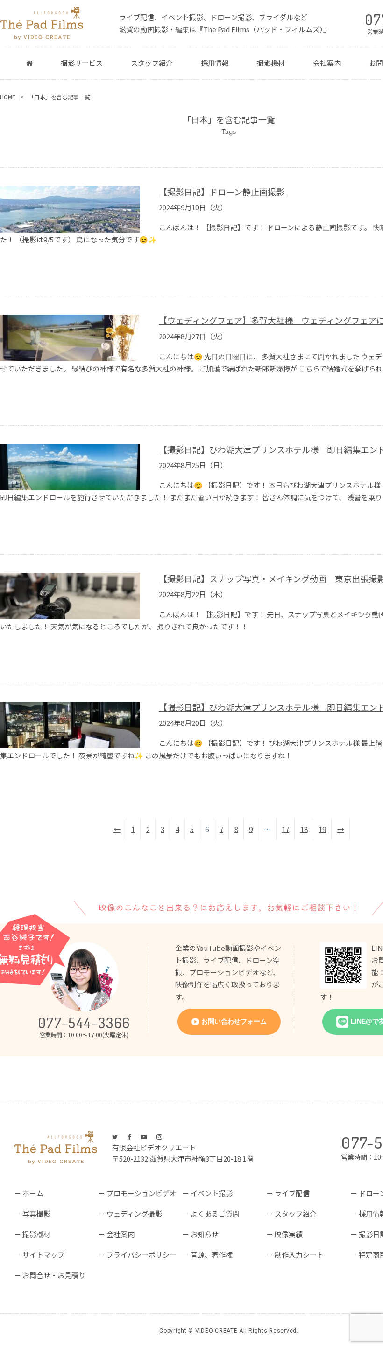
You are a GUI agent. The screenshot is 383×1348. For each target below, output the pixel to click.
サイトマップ (43, 1254)
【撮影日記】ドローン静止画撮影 (221, 192)
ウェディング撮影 (134, 1213)
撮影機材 (271, 63)
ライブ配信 (292, 1193)
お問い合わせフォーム (234, 1021)
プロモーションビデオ (141, 1193)
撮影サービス (82, 63)
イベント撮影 (212, 1193)
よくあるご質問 (215, 1213)
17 (285, 829)
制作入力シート (299, 1254)
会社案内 (327, 63)
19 (322, 829)
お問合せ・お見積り (53, 1275)
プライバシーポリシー (141, 1254)
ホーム (32, 1193)
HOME (7, 97)
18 (304, 829)
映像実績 (289, 1234)
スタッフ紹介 (152, 63)
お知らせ (205, 1234)
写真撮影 (36, 1213)
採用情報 (215, 63)
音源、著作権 (212, 1254)
